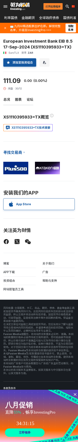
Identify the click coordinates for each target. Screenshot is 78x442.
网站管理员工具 (13, 289)
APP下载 (9, 272)
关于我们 (48, 263)
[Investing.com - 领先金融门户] (20, 6)
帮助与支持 (49, 280)
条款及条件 (9, 388)
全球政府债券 (49, 17)
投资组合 (9, 280)
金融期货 (28, 17)
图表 (18, 99)
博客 (6, 263)
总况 (6, 99)
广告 (45, 272)
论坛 (30, 99)
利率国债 (10, 17)
